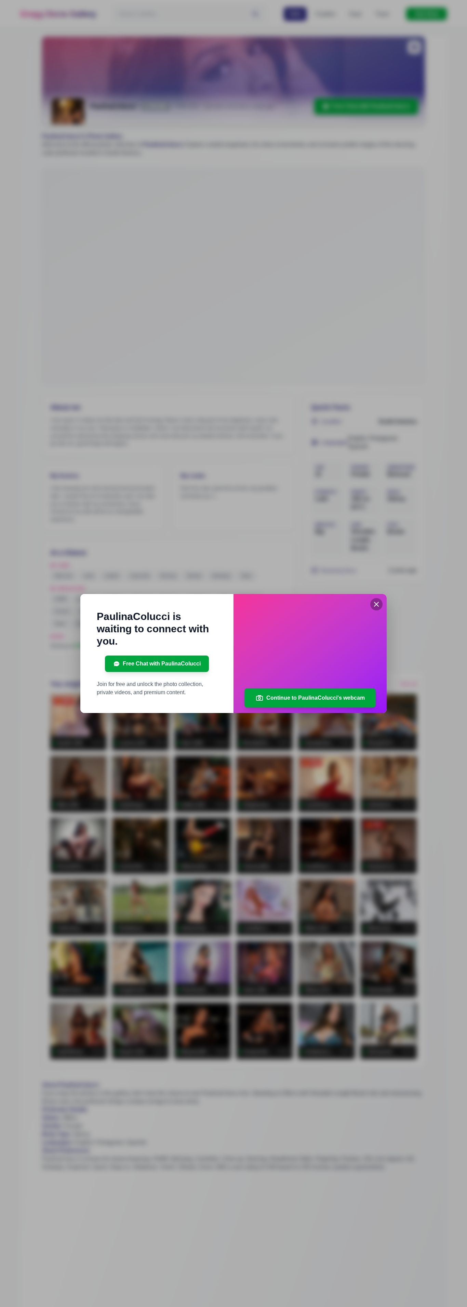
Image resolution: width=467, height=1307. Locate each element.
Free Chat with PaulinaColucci (162, 663)
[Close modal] (376, 604)
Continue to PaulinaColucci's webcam (315, 698)
